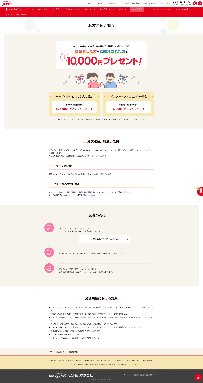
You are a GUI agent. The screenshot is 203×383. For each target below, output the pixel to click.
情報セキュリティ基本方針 (105, 360)
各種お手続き (56, 9)
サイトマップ (132, 364)
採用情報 (61, 360)
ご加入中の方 (59, 352)
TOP (50, 352)
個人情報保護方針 (89, 360)
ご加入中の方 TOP (15, 9)
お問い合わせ (70, 360)
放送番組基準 (119, 360)
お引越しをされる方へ (72, 9)
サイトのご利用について (133, 360)
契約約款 (79, 360)
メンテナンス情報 (182, 9)
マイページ (29, 9)
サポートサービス (90, 9)
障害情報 (9, 14)
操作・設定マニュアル (107, 9)
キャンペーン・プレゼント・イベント (159, 9)
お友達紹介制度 (137, 9)
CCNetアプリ (123, 9)
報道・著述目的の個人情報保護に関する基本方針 (100, 364)
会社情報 (53, 360)
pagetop (198, 378)
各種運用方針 (122, 364)
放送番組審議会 (147, 360)
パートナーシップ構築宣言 (75, 364)
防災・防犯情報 (21, 14)
